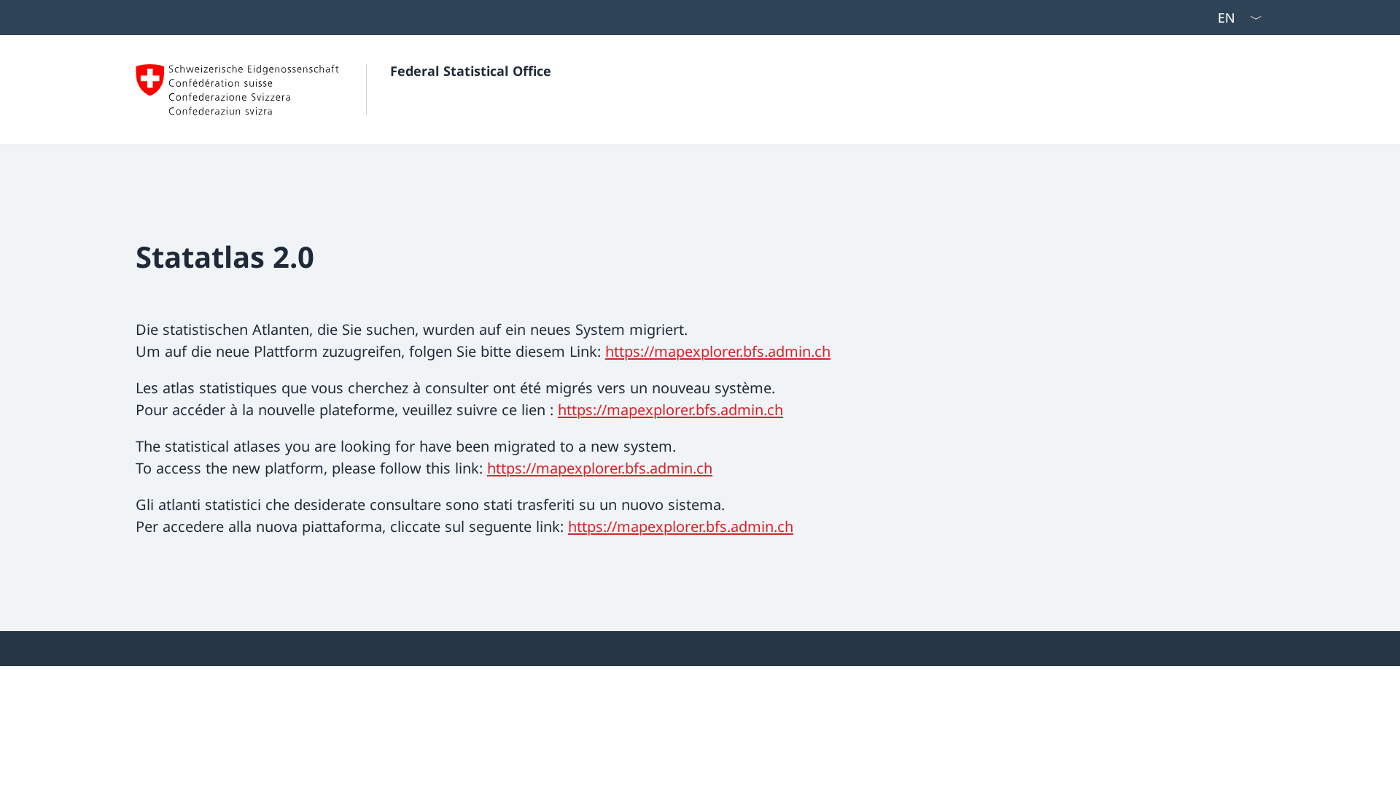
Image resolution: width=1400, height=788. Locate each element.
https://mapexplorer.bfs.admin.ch (718, 351)
